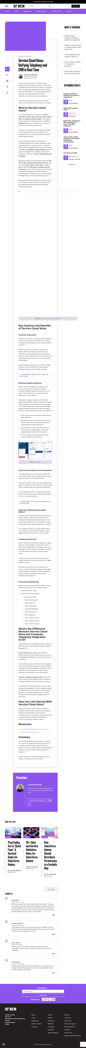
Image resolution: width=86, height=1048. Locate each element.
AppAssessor (27, 11)
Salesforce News (41, 11)
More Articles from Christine (37, 800)
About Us (67, 1015)
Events (7, 11)
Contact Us (67, 1018)
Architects (51, 1029)
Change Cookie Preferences (72, 1035)
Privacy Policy (68, 1033)
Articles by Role (56, 11)
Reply (53, 915)
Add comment (51, 889)
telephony (21, 569)
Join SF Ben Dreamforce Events (43, 2)
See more (71, 164)
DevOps (50, 1018)
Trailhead (37, 462)
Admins (20, 56)
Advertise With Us (69, 1027)
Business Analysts (53, 1033)
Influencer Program (70, 1024)
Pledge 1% (67, 1029)
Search (49, 6)
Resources (69, 11)
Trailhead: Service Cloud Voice (30, 732)
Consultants (28, 56)
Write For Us (68, 1021)
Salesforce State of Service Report (50, 318)
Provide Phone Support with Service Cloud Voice (35, 729)
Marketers (51, 1024)
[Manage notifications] (3, 1044)
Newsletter (76, 6)
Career (16, 11)
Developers (51, 1021)
